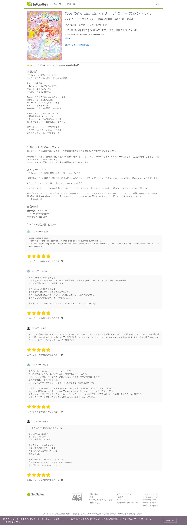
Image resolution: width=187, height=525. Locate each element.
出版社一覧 (70, 4)
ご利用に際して (94, 503)
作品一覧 (57, 4)
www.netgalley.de (149, 503)
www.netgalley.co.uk (150, 506)
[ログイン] (158, 4)
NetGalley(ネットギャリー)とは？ (100, 500)
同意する (170, 520)
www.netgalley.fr (149, 500)
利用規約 (120, 497)
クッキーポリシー (123, 500)
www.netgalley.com (150, 497)
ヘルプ (90, 497)
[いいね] (62, 261)
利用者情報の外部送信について (128, 503)
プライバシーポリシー (125, 494)
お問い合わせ (93, 494)
